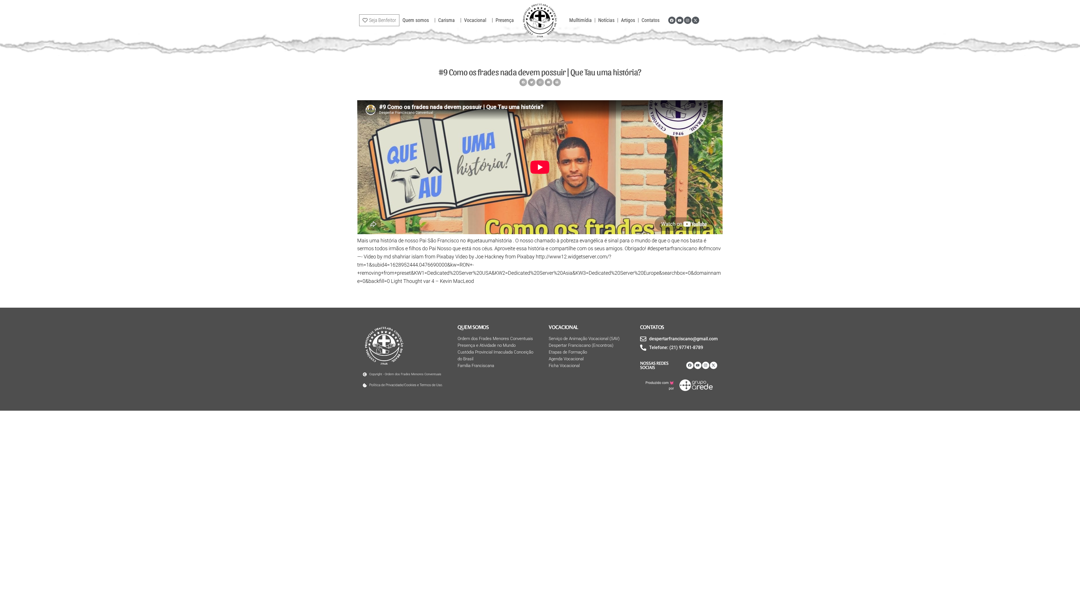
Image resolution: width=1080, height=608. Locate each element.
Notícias (606, 20)
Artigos (628, 20)
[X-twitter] (695, 20)
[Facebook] (672, 20)
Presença (505, 20)
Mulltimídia (580, 20)
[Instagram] (687, 20)
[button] (523, 82)
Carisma (446, 20)
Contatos (651, 20)
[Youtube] (679, 20)
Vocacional (475, 20)
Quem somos (415, 20)
